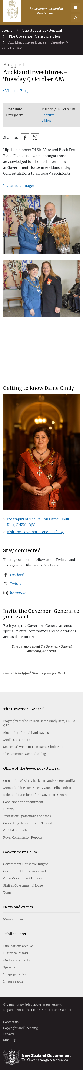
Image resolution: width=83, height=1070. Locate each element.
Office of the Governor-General (31, 768)
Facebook (17, 575)
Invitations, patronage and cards (27, 816)
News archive (13, 919)
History (8, 809)
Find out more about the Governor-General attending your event (42, 649)
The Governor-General (42, 30)
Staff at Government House (23, 885)
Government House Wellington (26, 864)
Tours (7, 892)
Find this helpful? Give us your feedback (34, 673)
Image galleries (14, 974)
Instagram (18, 593)
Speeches (10, 967)
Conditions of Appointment (23, 802)
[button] (75, 18)
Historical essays (15, 953)
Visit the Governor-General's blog (35, 532)
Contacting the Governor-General (27, 823)
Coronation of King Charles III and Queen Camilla (39, 781)
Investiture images (19, 185)
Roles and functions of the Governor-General (36, 795)
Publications (14, 934)
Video (46, 121)
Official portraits (15, 830)
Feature (48, 115)
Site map (9, 1040)
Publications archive (18, 946)
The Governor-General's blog (34, 36)
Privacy (8, 1034)
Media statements (16, 740)
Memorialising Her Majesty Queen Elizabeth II (37, 788)
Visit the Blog (16, 91)
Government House (20, 852)
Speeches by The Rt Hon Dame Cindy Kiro (33, 747)
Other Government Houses (22, 878)
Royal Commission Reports (23, 837)
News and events (18, 907)
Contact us (11, 1022)
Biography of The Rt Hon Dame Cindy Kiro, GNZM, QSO (39, 723)
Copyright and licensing (20, 1028)
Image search (13, 981)
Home (7, 30)
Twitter (16, 584)
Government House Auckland (24, 871)
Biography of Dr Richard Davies (26, 733)
